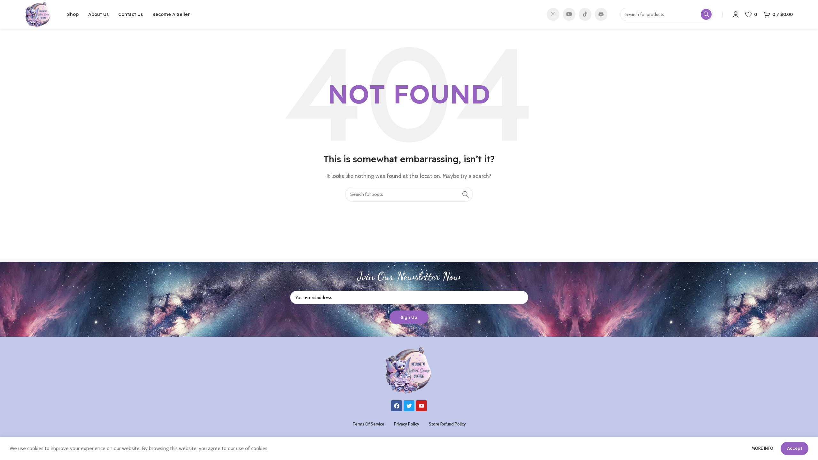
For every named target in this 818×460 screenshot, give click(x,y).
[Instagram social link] (553, 14)
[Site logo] (38, 14)
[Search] (465, 194)
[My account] (735, 14)
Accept (794, 448)
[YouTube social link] (569, 14)
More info (763, 448)
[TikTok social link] (585, 14)
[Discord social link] (601, 14)
